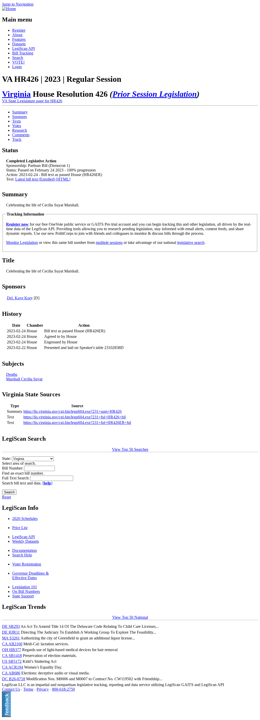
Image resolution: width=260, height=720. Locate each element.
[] (47, 483)
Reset (6, 497)
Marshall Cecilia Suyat (24, 379)
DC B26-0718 (13, 679)
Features (19, 39)
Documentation (24, 550)
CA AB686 (11, 673)
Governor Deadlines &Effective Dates (30, 575)
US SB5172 (12, 661)
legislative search (190, 242)
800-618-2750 (63, 689)
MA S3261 (11, 638)
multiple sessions (109, 242)
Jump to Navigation (18, 4)
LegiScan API (23, 48)
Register (18, 30)
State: (7, 458)
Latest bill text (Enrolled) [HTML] (42, 179)
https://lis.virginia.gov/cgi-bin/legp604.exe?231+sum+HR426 (72, 411)
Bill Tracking (22, 53)
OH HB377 (11, 650)
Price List (19, 528)
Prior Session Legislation (154, 94)
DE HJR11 (11, 632)
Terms (28, 689)
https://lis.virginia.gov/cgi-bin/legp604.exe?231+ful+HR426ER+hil (77, 422)
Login (17, 67)
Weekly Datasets (25, 541)
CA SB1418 (12, 655)
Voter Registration (26, 564)
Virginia (16, 94)
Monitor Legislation (22, 242)
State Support (23, 596)
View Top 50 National (130, 617)
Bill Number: (13, 468)
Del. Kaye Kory (20, 298)
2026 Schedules (25, 518)
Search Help (22, 555)
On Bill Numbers (26, 591)
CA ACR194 (12, 667)
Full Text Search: (16, 478)
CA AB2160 (12, 644)
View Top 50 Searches (130, 449)
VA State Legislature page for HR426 (32, 101)
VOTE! (18, 62)
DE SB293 (11, 626)
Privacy (43, 689)
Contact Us (11, 689)
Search (17, 57)
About (17, 35)
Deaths (11, 374)
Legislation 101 (24, 587)
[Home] (9, 9)
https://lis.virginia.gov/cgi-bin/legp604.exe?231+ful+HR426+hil (74, 417)
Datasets (19, 44)
